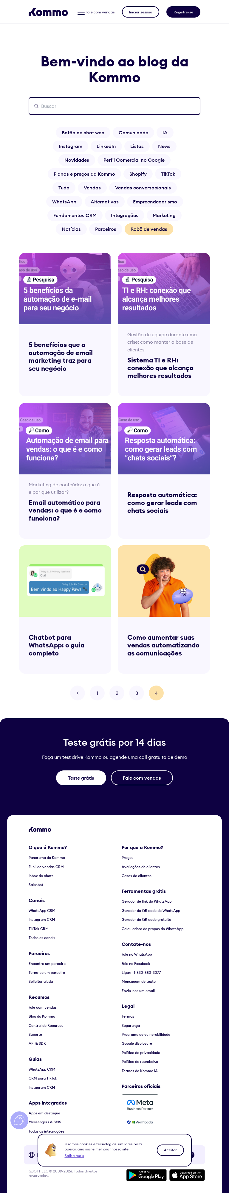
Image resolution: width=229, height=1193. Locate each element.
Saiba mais (74, 1155)
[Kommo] (48, 12)
